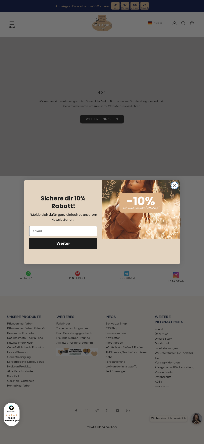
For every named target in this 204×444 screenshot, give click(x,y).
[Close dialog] (174, 185)
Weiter (63, 243)
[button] (12, 414)
